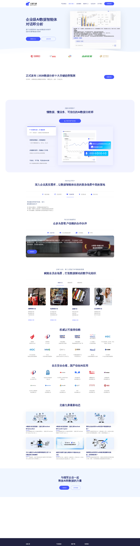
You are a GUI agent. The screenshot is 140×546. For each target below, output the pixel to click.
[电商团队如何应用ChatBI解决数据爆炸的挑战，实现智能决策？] (100, 465)
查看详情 (109, 77)
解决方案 (71, 3)
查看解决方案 (31, 339)
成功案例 (78, 3)
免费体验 (109, 3)
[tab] (46, 194)
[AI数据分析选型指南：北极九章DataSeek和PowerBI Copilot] (70, 440)
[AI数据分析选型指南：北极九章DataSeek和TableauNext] (40, 440)
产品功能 (63, 3)
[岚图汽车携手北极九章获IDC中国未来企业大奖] (70, 465)
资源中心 (85, 3)
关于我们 (99, 3)
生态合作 (93, 3)
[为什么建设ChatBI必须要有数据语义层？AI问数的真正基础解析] (40, 465)
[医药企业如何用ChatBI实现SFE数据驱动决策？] (100, 440)
